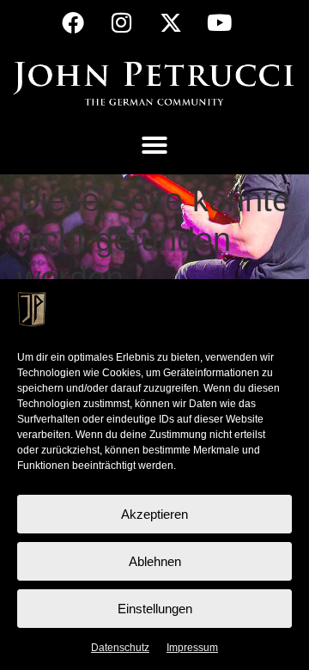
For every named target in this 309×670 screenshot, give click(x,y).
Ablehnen (155, 561)
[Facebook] (73, 22)
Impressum (192, 648)
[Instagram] (122, 22)
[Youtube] (219, 22)
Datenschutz (120, 648)
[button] (154, 145)
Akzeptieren (154, 514)
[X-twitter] (170, 22)
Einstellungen (155, 608)
